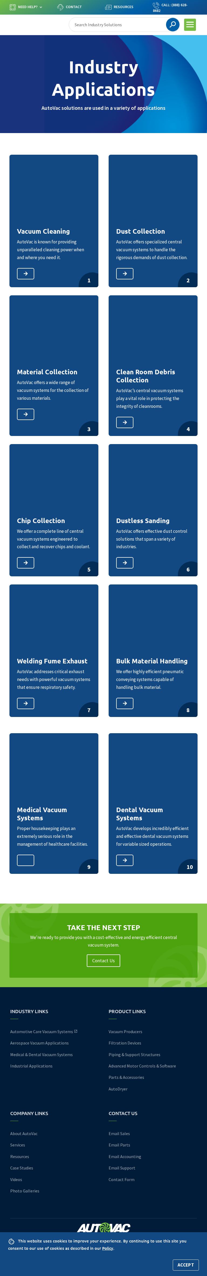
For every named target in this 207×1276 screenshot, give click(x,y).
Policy (107, 1248)
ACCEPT (186, 1265)
